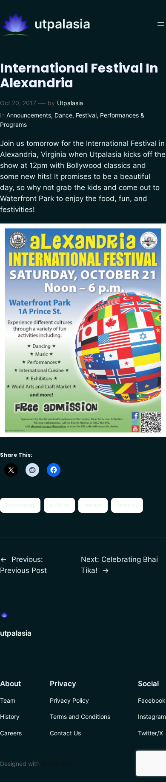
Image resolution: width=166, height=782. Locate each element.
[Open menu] (161, 24)
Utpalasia (70, 102)
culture (59, 504)
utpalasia (62, 23)
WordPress (56, 763)
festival (127, 504)
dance (93, 504)
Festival (86, 115)
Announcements (28, 115)
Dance (63, 115)
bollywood (20, 504)
